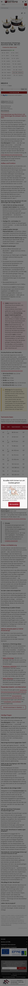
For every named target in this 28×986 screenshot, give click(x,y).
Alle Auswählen (14, 504)
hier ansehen (6, 500)
